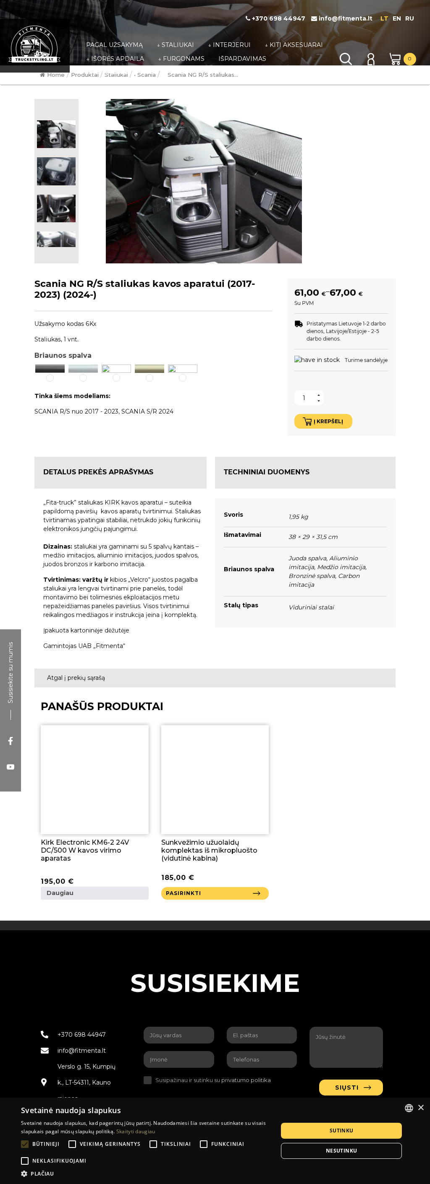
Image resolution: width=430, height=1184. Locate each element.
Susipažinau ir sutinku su (213, 1080)
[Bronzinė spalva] (149, 368)
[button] (50, 373)
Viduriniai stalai (311, 607)
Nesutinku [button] (341, 1150)
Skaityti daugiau (135, 1131)
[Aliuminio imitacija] (83, 368)
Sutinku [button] (342, 1130)
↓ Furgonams (181, 58)
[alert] (215, 1141)
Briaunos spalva (63, 355)
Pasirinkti (183, 893)
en (397, 18)
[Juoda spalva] (50, 368)
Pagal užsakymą (114, 45)
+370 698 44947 (277, 18)
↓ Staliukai (175, 45)
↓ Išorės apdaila (115, 58)
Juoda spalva (307, 558)
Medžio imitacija (341, 567)
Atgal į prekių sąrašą (75, 678)
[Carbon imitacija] (182, 368)
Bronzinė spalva (311, 576)
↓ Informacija (110, 72)
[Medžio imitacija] (116, 368)
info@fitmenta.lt (344, 18)
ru (409, 18)
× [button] (420, 1108)
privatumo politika (246, 1080)
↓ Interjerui (229, 45)
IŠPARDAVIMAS (242, 58)
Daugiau (60, 893)
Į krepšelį (328, 421)
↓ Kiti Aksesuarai (294, 45)
